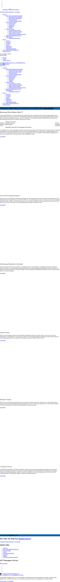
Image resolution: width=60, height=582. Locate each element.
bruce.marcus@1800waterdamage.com (10, 573)
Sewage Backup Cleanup (14, 30)
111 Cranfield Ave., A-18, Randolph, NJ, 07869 (12, 575)
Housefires (11, 26)
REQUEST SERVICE (5, 64)
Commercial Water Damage (15, 21)
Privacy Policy (3, 581)
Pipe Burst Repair (13, 19)
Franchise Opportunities (8, 553)
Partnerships (8, 46)
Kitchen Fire (12, 25)
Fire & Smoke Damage (11, 22)
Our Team (8, 42)
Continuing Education (11, 48)
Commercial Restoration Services (13, 35)
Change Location (15, 9)
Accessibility (10, 581)
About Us (8, 40)
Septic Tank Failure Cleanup (15, 31)
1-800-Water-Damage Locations (10, 557)
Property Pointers (7, 550)
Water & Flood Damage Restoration (14, 15)
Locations (8, 43)
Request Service (6, 51)
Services (5, 14)
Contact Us (5, 554)
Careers (7, 44)
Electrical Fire (12, 23)
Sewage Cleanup (10, 29)
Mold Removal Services (14, 38)
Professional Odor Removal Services (17, 34)
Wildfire (11, 27)
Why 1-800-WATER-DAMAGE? (11, 50)
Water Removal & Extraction (15, 17)
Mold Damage (9, 37)
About (4, 39)
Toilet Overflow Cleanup (14, 33)
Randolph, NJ (6, 9)
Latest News (9, 47)
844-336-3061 (3, 55)
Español (5, 556)
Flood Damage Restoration (15, 18)
